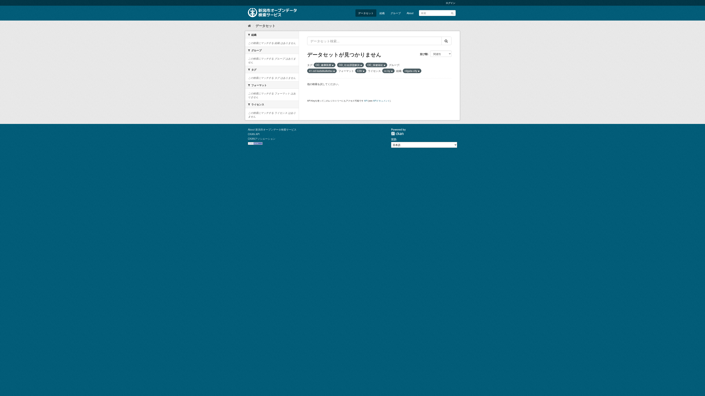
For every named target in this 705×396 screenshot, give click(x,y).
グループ (396, 13)
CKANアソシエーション (261, 138)
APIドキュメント (381, 100)
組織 (382, 13)
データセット (366, 13)
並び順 (424, 54)
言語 (393, 139)
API (366, 100)
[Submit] (452, 12)
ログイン (450, 3)
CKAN (397, 133)
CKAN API (254, 134)
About (410, 13)
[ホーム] (249, 25)
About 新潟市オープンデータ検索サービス (272, 129)
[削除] (333, 65)
